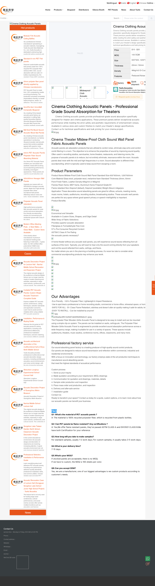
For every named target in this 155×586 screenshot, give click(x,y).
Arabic (123, 3)
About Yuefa (135, 9)
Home (47, 9)
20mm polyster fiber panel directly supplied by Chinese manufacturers (34, 84)
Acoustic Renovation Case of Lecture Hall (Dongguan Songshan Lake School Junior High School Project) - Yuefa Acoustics (34, 486)
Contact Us (148, 9)
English (132, 3)
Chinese (142, 3)
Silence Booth (98, 9)
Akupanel (71, 9)
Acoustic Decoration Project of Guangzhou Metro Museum (34, 390)
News (123, 9)
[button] (108, 92)
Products (58, 9)
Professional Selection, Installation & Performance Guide (34, 457)
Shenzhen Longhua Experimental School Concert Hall (31, 372)
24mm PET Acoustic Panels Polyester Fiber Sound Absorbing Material (34, 155)
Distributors (84, 9)
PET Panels (113, 9)
